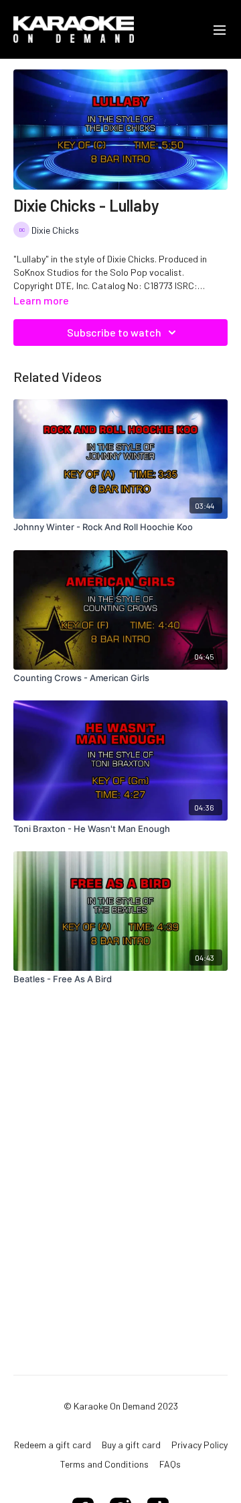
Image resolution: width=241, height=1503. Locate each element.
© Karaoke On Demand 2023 (121, 1406)
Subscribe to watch (114, 332)
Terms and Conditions (104, 1464)
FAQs (170, 1464)
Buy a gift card (131, 1444)
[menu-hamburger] (220, 29)
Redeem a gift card (52, 1444)
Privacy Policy (199, 1444)
